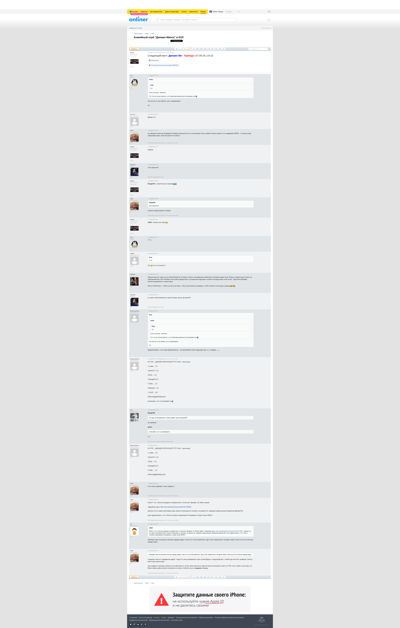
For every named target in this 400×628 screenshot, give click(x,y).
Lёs (131, 524)
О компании (133, 617)
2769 (205, 49)
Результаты (155, 60)
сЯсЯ (131, 130)
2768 (201, 49)
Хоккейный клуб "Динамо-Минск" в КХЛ (159, 37)
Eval (131, 75)
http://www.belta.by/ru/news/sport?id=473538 (175, 507)
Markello (132, 274)
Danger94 (132, 164)
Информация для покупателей (159, 620)
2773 (220, 49)
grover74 (132, 114)
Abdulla (132, 253)
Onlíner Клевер (218, 12)
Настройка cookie (176, 620)
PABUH (167, 52)
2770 (208, 49)
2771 (212, 49)
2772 (216, 49)
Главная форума (138, 33)
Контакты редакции (145, 617)
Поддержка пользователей (138, 620)
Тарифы (163, 617)
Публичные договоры (206, 617)
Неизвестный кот (134, 311)
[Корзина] (269, 20)
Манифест (171, 617)
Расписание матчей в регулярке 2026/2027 (164, 65)
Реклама (156, 617)
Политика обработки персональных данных (229, 617)
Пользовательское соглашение (186, 617)
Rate (131, 410)
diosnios (132, 52)
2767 (197, 49)
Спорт (152, 33)
